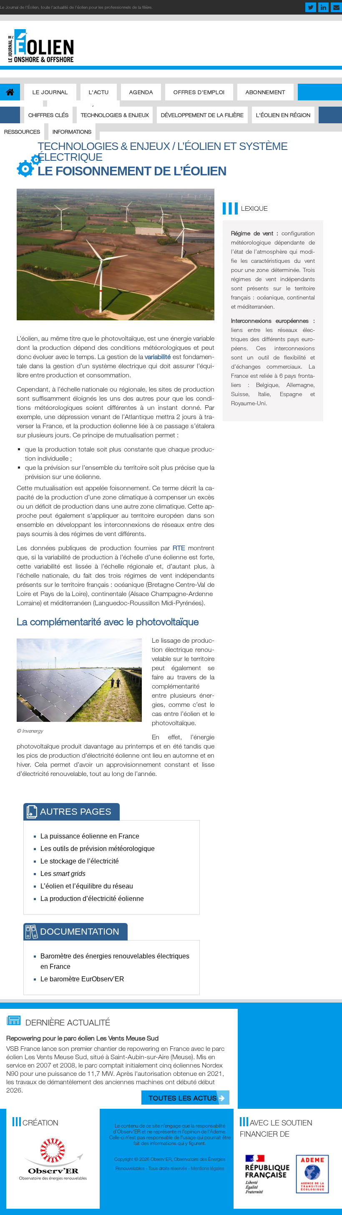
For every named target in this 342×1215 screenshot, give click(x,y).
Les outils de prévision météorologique (97, 848)
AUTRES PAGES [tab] (75, 811)
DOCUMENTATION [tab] (79, 931)
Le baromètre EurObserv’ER (82, 979)
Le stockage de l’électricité (79, 861)
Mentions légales (207, 1168)
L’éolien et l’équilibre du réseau (86, 886)
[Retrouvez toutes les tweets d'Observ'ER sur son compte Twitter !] (311, 7)
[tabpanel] (111, 868)
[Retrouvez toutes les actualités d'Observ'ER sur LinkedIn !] (323, 7)
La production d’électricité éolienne (92, 898)
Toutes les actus (184, 1098)
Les (63, 873)
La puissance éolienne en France (89, 836)
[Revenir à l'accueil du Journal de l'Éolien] (10, 91)
